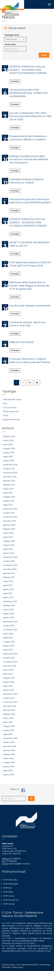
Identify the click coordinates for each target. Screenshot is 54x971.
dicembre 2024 (9, 706)
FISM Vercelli (8, 904)
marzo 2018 (8, 440)
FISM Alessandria (10, 884)
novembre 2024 (10, 702)
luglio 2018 (8, 456)
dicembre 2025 (9, 746)
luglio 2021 (7, 593)
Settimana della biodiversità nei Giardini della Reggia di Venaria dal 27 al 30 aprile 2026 (29, 285)
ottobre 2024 (9, 698)
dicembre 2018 (9, 477)
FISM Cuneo (8, 896)
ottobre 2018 (9, 469)
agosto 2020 (8, 553)
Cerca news (10, 44)
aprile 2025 (7, 722)
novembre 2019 (10, 517)
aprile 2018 (8, 444)
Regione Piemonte (11, 419)
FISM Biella (8, 892)
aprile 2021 (7, 585)
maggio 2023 (9, 642)
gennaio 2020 (9, 525)
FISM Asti (7, 888)
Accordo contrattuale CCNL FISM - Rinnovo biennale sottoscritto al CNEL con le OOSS (30, 116)
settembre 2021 (10, 601)
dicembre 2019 (9, 521)
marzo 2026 (8, 758)
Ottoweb (6, 967)
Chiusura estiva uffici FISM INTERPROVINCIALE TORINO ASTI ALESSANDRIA (28, 93)
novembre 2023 (10, 662)
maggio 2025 (9, 726)
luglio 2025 (7, 734)
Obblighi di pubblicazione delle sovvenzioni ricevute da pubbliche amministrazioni (28, 159)
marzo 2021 (8, 581)
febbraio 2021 (9, 577)
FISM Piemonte (10, 880)
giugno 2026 (8, 766)
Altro (5, 403)
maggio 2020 (9, 541)
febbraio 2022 (9, 605)
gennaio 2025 (9, 710)
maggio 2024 (9, 678)
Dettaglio (15, 81)
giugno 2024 (8, 682)
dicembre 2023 (9, 666)
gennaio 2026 (9, 750)
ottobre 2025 (8, 742)
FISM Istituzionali (10, 411)
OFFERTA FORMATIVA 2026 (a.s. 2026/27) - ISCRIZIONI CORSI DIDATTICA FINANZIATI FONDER (27, 69)
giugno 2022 (8, 613)
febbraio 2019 (9, 485)
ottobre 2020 (9, 561)
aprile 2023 (8, 638)
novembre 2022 (10, 630)
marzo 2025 (8, 718)
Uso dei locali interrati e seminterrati (29, 305)
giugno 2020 (8, 545)
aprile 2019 (7, 493)
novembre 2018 (10, 473)
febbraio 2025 (9, 714)
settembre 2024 (10, 694)
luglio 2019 (7, 505)
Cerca (44, 55)
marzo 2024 (8, 670)
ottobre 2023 (9, 658)
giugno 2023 (8, 646)
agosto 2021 (8, 597)
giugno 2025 (8, 730)
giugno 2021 (8, 589)
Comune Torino (10, 407)
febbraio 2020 (9, 529)
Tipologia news (11, 35)
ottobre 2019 (8, 513)
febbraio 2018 (9, 436)
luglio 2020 (8, 549)
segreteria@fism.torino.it (19, 864)
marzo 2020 (8, 533)
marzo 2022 (8, 609)
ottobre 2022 (9, 625)
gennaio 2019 (9, 481)
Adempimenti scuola (12, 399)
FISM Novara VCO (11, 900)
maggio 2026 (9, 762)
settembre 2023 (10, 654)
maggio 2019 (9, 497)
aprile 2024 (8, 674)
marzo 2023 (8, 634)
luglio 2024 (8, 686)
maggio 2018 (9, 448)
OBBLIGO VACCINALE (21, 342)
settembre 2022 (10, 621)
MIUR (5, 415)
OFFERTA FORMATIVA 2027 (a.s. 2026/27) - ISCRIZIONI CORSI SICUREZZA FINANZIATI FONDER (28, 222)
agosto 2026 (8, 774)
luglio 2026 (8, 770)
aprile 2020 (8, 537)
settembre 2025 (10, 738)
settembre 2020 (10, 557)
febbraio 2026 (9, 754)
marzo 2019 (8, 489)
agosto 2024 (8, 690)
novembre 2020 (10, 565)
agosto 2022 (8, 617)
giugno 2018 (8, 452)
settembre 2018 (10, 464)
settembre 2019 (10, 509)
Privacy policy (17, 967)
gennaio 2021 (9, 573)
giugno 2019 (8, 501)
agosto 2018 (8, 460)
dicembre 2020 (10, 569)
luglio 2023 (8, 650)
